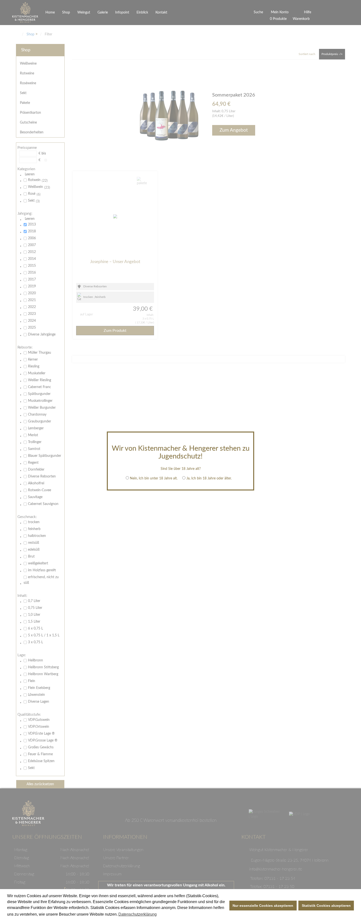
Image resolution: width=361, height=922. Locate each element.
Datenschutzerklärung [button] (137, 914)
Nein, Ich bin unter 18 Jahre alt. (154, 478)
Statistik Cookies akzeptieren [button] (326, 906)
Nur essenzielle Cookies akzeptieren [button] (263, 906)
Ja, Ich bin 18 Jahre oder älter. (209, 478)
